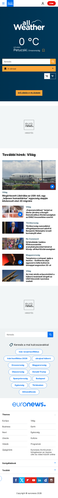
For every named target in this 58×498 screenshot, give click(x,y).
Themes (6, 414)
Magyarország (33, 255)
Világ (4, 192)
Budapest (40, 378)
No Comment (32, 239)
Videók (5, 444)
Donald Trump (39, 372)
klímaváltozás (29, 392)
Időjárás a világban (29, 93)
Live (51, 3)
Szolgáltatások (9, 463)
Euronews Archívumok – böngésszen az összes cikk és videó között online (43, 452)
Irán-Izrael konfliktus (29, 352)
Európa (5, 421)
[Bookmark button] (42, 50)
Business (6, 426)
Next (4, 432)
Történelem (37, 385)
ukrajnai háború (43, 358)
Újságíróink (7, 450)
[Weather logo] (29, 25)
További (6, 470)
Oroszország (18, 365)
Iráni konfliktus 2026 (17, 358)
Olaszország (18, 372)
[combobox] (29, 61)
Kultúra (34, 438)
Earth (33, 426)
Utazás (5, 438)
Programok (36, 444)
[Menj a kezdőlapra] (10, 3)
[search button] (53, 61)
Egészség (19, 385)
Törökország (32, 223)
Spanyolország (20, 378)
